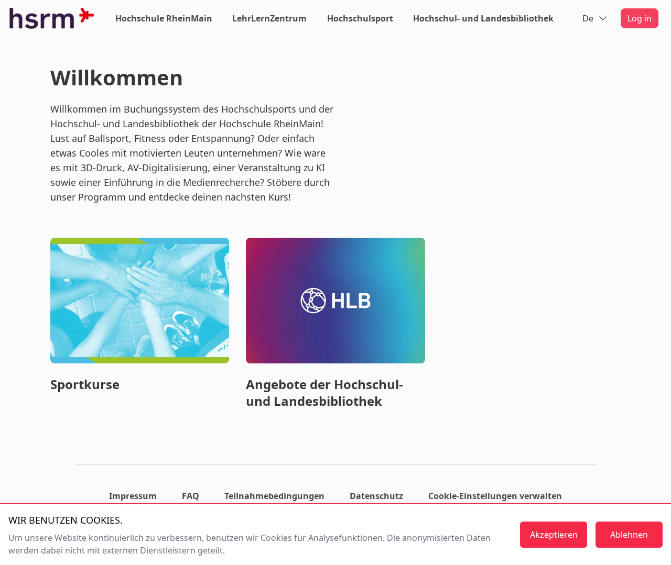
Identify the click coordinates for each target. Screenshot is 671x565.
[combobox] (595, 18)
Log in (639, 18)
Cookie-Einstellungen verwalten (495, 496)
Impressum (133, 496)
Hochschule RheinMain (163, 18)
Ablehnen (629, 534)
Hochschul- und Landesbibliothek (483, 18)
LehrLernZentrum (269, 18)
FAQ (190, 496)
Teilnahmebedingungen (274, 496)
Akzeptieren (554, 534)
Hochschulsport (360, 18)
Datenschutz (376, 496)
